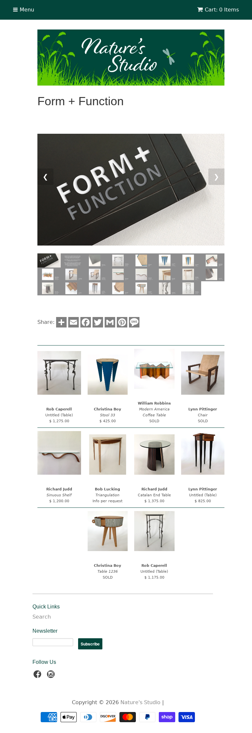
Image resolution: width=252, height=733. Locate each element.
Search (41, 617)
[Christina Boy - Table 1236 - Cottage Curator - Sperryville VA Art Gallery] (108, 531)
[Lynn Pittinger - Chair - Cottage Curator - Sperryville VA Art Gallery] (203, 373)
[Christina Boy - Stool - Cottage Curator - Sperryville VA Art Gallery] (108, 375)
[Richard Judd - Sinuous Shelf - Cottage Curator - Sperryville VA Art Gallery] (59, 453)
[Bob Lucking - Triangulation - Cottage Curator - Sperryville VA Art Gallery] (108, 454)
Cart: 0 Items (222, 10)
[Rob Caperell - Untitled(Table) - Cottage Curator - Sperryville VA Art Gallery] (59, 373)
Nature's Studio (140, 702)
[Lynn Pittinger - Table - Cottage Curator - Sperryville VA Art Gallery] (203, 453)
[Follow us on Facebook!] (38, 676)
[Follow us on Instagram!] (52, 676)
